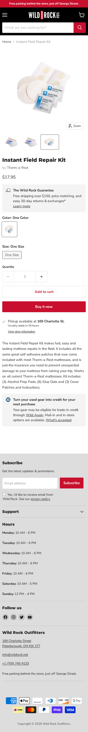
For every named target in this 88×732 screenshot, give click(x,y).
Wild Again (34, 415)
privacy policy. (40, 499)
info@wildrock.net (15, 654)
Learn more (21, 206)
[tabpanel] (44, 15)
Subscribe (71, 483)
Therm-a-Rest (17, 167)
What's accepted (59, 420)
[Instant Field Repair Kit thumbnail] (11, 142)
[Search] (80, 27)
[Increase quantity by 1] (41, 276)
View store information (21, 331)
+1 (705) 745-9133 (15, 663)
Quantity (8, 267)
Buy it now (44, 306)
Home (6, 42)
